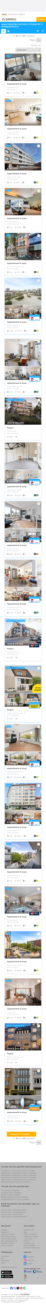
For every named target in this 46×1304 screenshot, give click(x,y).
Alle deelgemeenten (22, 1300)
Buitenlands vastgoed (17, 14)
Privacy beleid (30, 1296)
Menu (42, 19)
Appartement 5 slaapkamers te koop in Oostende (18, 1180)
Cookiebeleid (20, 1296)
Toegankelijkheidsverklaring (10, 1302)
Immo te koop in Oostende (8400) (13, 1212)
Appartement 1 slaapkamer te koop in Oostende (18, 1171)
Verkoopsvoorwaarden (22, 1298)
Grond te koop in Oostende (11, 1195)
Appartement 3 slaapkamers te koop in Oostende (18, 1175)
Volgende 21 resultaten (20, 1134)
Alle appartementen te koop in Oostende (15, 1182)
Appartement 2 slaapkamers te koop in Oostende (18, 1173)
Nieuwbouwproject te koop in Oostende (15, 1199)
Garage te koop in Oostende (11, 1192)
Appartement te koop (16, 84)
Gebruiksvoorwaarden (8, 1296)
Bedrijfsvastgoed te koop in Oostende (14, 1197)
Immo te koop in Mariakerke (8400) (14, 1210)
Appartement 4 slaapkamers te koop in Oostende (18, 1177)
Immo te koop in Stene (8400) (12, 1214)
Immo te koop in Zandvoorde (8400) (14, 1216)
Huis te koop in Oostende (10, 1190)
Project (10, 428)
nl (43, 14)
